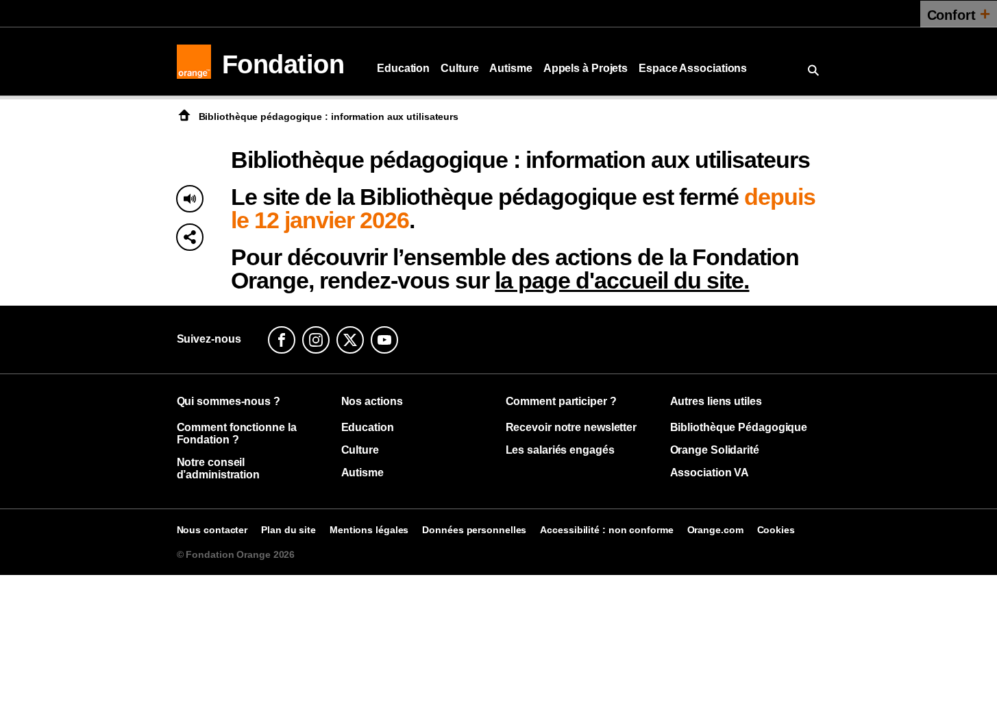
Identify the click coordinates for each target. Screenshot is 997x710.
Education (403, 68)
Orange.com (715, 529)
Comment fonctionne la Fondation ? (237, 433)
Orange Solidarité (714, 450)
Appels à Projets (585, 68)
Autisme (510, 68)
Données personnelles (474, 529)
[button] (190, 237)
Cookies (776, 529)
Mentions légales (369, 529)
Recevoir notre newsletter (571, 427)
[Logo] (194, 62)
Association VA (710, 472)
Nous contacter (212, 529)
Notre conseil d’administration (218, 468)
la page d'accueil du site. (622, 280)
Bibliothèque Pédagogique (739, 427)
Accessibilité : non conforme (606, 529)
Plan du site (288, 529)
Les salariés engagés (560, 450)
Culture (459, 68)
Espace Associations (693, 68)
